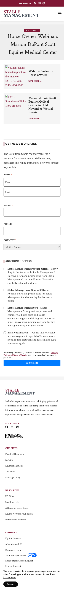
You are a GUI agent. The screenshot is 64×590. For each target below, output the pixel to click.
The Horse (10, 471)
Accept (10, 584)
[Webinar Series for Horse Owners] (16, 76)
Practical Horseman (14, 454)
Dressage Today (12, 477)
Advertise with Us (13, 544)
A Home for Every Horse (16, 508)
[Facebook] (35, 3)
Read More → (35, 81)
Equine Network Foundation (19, 513)
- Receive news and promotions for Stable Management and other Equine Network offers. (29, 295)
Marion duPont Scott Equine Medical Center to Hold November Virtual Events (42, 105)
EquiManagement (14, 465)
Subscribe (32, 363)
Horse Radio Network (15, 519)
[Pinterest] (43, 3)
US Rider (9, 496)
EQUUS (9, 460)
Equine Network (13, 538)
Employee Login (13, 550)
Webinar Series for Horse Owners (41, 73)
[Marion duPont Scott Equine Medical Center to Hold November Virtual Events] (16, 106)
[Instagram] (39, 3)
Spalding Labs (12, 502)
